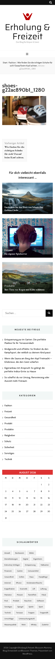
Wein (24, 624)
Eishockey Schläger (12, 565)
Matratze (8, 595)
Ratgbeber (9, 435)
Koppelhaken (9, 589)
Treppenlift (44, 613)
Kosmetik (23, 589)
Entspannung (30, 565)
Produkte (9, 286)
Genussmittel (33, 571)
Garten (20, 571)
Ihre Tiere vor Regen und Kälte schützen (24, 289)
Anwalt (7, 553)
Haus (31, 577)
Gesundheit (10, 417)
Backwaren (19, 553)
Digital (25, 559)
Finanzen (8, 571)
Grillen (21, 577)
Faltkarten (45, 565)
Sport (41, 607)
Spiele (31, 607)
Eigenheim (37, 559)
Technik (8, 459)
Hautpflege (43, 577)
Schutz (7, 441)
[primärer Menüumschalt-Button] (27, 54)
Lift (34, 589)
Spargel (20, 607)
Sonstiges (9, 453)
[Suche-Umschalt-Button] (50, 2)
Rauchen (28, 601)
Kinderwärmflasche (34, 583)
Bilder (31, 553)
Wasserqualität (10, 624)
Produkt (8, 423)
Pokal (44, 595)
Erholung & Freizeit (27, 31)
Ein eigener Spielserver (15, 253)
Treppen (31, 613)
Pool (6, 601)
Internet (7, 583)
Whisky (34, 624)
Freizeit (8, 203)
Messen (20, 595)
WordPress (27, 653)
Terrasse (19, 613)
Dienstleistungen (11, 559)
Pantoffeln (32, 595)
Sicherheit (9, 447)
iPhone (18, 583)
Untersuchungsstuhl (27, 619)
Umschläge (8, 619)
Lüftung (43, 589)
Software (40, 601)
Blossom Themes (29, 650)
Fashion (12, 62)
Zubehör (45, 624)
